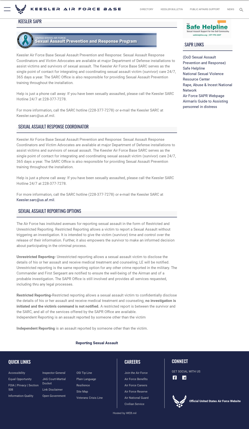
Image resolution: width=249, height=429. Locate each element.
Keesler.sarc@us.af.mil (35, 200)
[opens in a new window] (184, 377)
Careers (132, 362)
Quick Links (19, 362)
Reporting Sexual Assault (97, 343)
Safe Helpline (194, 68)
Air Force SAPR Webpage (203, 96)
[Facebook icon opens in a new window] (175, 377)
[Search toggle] (242, 9)
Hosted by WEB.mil (124, 413)
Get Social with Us (186, 371)
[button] (6, 9)
